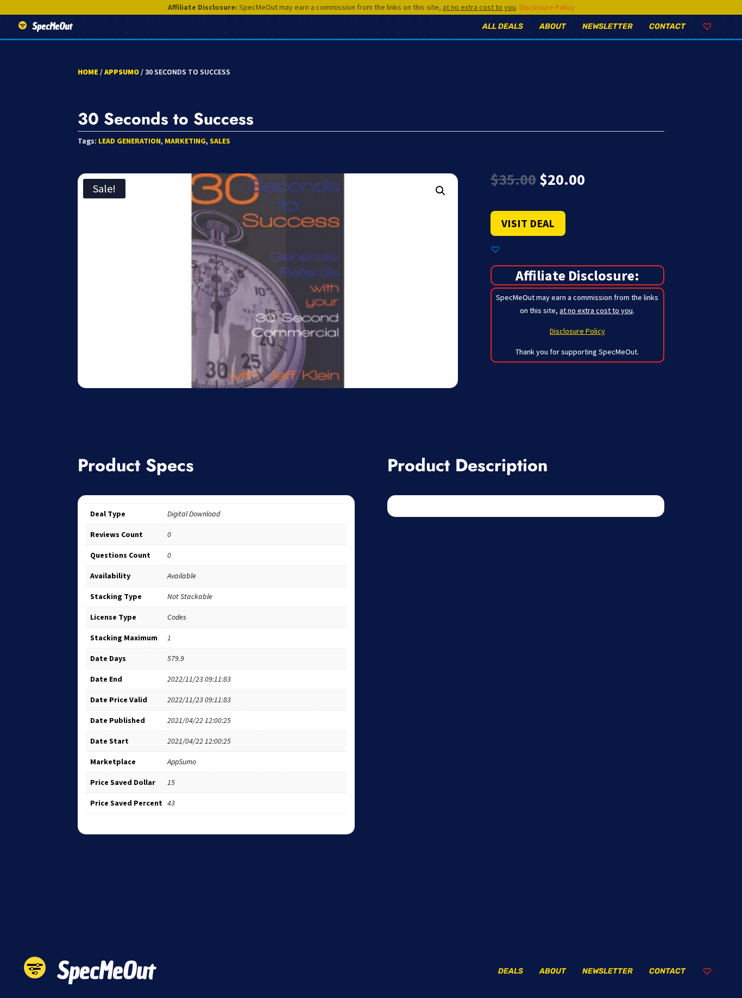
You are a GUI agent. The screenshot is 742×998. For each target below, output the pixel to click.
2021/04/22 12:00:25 (199, 720)
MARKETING (185, 141)
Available (181, 576)
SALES (220, 141)
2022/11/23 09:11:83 (199, 679)
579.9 (175, 658)
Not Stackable (189, 596)
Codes (176, 617)
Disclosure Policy (547, 7)
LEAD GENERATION (129, 141)
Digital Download (193, 514)
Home (88, 72)
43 (171, 803)
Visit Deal (528, 223)
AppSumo (121, 72)
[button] (440, 191)
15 (171, 782)
